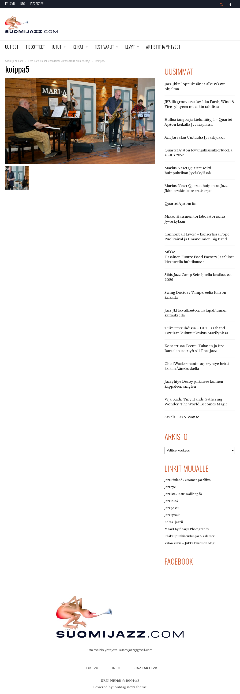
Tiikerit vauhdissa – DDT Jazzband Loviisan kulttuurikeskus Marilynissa (196, 330)
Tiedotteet (35, 47)
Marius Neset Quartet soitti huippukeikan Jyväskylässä (188, 170)
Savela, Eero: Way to (182, 417)
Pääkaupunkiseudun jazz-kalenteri (190, 536)
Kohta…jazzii (174, 522)
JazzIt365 (171, 501)
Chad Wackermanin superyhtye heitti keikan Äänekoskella (197, 366)
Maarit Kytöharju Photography (187, 529)
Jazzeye (170, 487)
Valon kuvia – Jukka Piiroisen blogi (190, 543)
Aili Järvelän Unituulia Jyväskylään (195, 137)
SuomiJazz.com (14, 60)
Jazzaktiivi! (37, 3)
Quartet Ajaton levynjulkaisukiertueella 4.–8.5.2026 (198, 152)
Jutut (57, 47)
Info (22, 3)
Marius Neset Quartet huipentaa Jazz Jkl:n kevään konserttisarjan (196, 188)
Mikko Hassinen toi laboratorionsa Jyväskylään (195, 219)
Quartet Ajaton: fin (180, 204)
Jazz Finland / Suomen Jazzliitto (188, 480)
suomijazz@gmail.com (136, 650)
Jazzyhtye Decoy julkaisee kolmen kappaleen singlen (194, 384)
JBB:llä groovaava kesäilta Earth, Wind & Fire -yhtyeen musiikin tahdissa (200, 104)
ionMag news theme (130, 687)
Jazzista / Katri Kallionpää (183, 494)
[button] (221, 4)
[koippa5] (80, 121)
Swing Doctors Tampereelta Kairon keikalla (195, 295)
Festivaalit (104, 47)
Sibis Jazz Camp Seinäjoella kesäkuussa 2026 (198, 277)
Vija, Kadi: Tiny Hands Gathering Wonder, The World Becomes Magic (196, 401)
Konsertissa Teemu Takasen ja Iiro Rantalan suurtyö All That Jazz (195, 348)
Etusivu (10, 3)
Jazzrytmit (172, 515)
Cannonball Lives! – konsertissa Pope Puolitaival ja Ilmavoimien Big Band (197, 236)
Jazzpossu (172, 508)
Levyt (130, 47)
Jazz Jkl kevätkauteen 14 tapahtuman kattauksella (195, 312)
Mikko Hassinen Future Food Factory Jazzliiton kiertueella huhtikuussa (200, 257)
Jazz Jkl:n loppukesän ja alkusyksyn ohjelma (195, 86)
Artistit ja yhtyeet (163, 47)
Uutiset (12, 47)
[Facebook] (230, 4)
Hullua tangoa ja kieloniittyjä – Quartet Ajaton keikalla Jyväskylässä (198, 122)
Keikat (78, 47)
